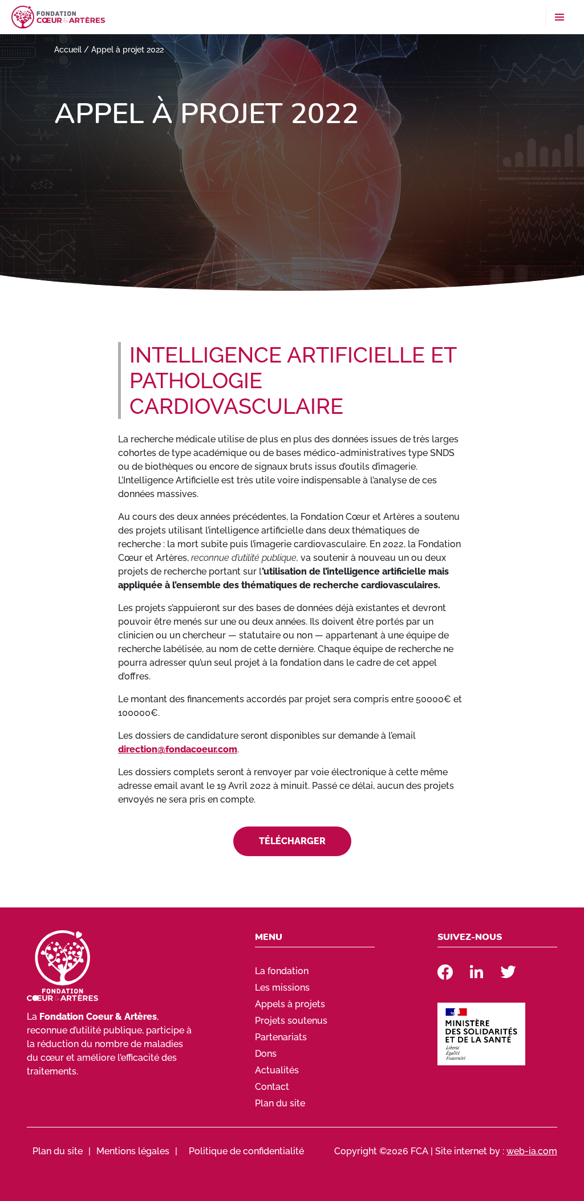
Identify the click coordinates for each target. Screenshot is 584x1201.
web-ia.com (531, 1151)
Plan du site (280, 1103)
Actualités (277, 1070)
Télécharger (292, 841)
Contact (272, 1086)
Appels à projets (290, 1004)
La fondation (282, 971)
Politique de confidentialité (246, 1151)
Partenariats (281, 1037)
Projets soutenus (291, 1020)
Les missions (282, 987)
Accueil (68, 49)
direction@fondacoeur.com (177, 749)
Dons (266, 1053)
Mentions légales (132, 1151)
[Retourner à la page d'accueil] (58, 16)
